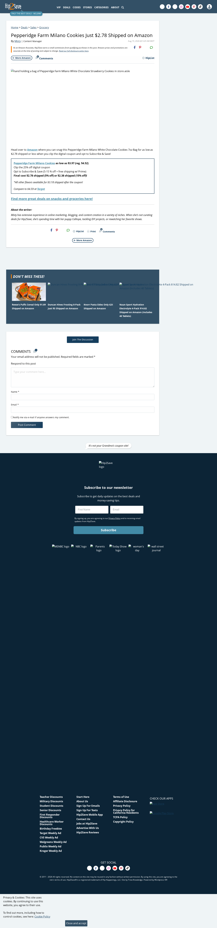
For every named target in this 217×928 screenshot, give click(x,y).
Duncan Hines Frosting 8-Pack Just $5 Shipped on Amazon (64, 306)
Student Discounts (51, 805)
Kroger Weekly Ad (51, 851)
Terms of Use (121, 797)
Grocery (44, 27)
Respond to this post (23, 363)
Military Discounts (51, 801)
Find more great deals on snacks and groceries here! (52, 199)
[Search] (122, 7)
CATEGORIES (101, 7)
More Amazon (23, 57)
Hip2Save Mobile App (89, 814)
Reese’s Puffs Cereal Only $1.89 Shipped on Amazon (29, 306)
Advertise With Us (87, 828)
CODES (77, 7)
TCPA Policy (120, 817)
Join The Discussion (82, 339)
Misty (17, 41)
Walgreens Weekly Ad (53, 842)
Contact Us (83, 819)
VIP (59, 7)
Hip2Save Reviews (87, 832)
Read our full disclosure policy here (73, 51)
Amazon (32, 149)
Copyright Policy (123, 821)
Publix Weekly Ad (50, 846)
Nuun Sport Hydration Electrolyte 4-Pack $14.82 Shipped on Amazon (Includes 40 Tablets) (135, 310)
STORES (87, 7)
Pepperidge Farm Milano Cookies (34, 163)
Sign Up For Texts (87, 810)
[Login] (209, 6)
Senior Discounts (50, 810)
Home (14, 27)
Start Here (82, 797)
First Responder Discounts (50, 815)
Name (15, 391)
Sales (33, 27)
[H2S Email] (145, 47)
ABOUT (115, 7)
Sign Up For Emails (88, 805)
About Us (82, 801)
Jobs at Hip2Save (86, 823)
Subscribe (108, 530)
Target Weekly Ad (50, 833)
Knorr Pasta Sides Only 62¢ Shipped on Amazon (98, 306)
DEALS (66, 7)
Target (41, 189)
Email (15, 404)
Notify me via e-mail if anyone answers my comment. (41, 417)
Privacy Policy (121, 805)
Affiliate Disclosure (125, 801)
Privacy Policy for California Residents (126, 811)
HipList (150, 58)
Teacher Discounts (51, 797)
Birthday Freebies (51, 828)
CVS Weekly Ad (49, 837)
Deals (24, 27)
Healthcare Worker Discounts (52, 822)
